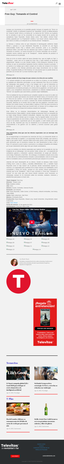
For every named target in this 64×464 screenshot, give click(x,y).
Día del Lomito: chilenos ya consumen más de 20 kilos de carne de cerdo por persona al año (17, 422)
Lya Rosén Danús (33, 24)
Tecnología (17, 393)
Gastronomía (17, 429)
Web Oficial (13, 203)
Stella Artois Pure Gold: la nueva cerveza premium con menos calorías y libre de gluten (45, 421)
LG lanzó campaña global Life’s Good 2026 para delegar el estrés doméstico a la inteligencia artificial (17, 386)
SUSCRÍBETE (15, 456)
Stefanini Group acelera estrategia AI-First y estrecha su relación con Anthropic (45, 385)
